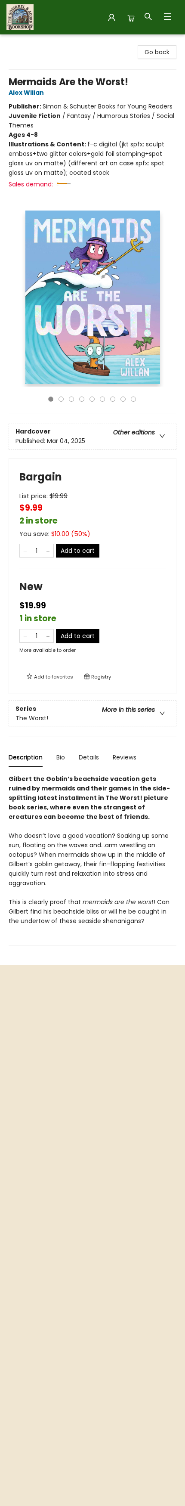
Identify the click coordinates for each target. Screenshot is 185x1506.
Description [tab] (26, 757)
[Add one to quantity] (48, 550)
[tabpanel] (92, 860)
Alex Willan (26, 92)
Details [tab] (89, 757)
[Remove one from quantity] (25, 550)
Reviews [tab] (124, 757)
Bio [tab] (60, 757)
